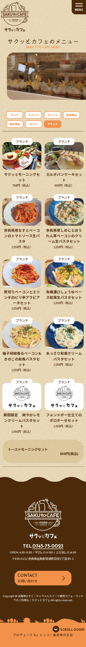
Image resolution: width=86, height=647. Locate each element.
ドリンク (52, 115)
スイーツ (33, 115)
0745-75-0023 (47, 546)
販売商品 (71, 115)
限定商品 (15, 124)
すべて (14, 115)
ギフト (34, 124)
